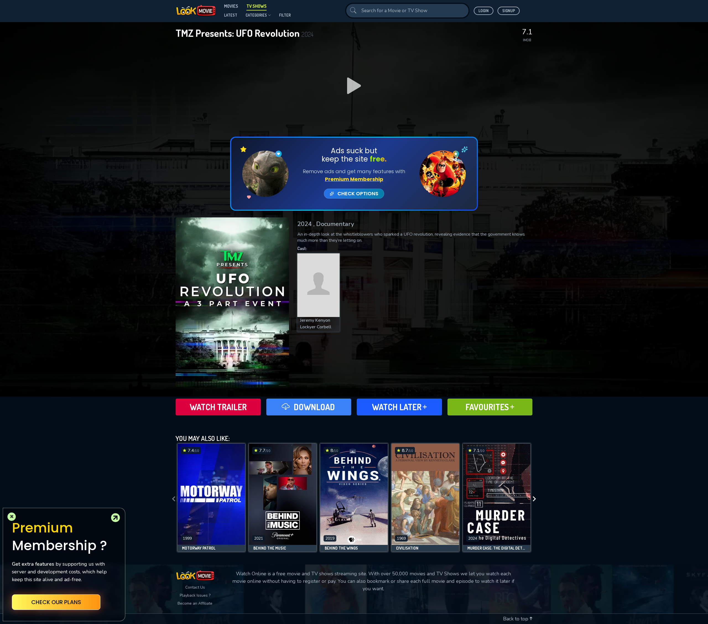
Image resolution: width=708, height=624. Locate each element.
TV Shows (256, 6)
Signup (508, 10)
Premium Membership (354, 179)
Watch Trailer (218, 407)
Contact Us (195, 587)
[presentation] (172, 499)
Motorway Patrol (198, 548)
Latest (230, 15)
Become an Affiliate (195, 603)
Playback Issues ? (195, 595)
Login (483, 10)
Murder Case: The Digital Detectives (496, 548)
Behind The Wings (341, 548)
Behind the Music (269, 548)
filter (285, 15)
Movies (231, 6)
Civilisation (407, 548)
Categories (256, 15)
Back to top (516, 618)
